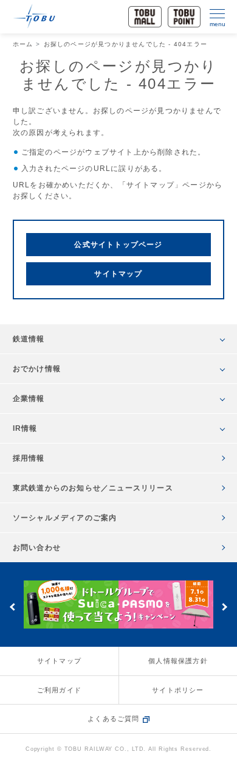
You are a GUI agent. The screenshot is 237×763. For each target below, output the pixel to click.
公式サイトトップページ (118, 244)
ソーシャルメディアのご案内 (65, 518)
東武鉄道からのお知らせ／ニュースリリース (93, 488)
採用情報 (29, 458)
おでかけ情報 (37, 368)
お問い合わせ (37, 547)
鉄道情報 (29, 339)
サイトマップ (118, 274)
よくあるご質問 (113, 718)
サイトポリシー (178, 690)
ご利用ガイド (59, 690)
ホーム (23, 44)
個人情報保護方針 (178, 660)
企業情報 (29, 398)
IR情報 (25, 428)
